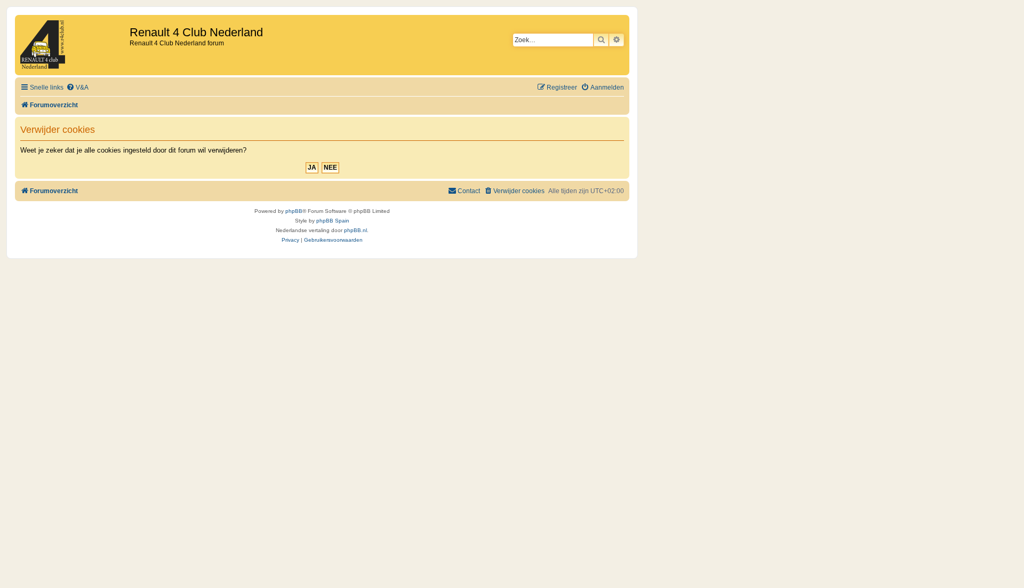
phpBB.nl (355, 230)
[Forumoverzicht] (74, 45)
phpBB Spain (332, 221)
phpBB (293, 211)
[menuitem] (77, 88)
